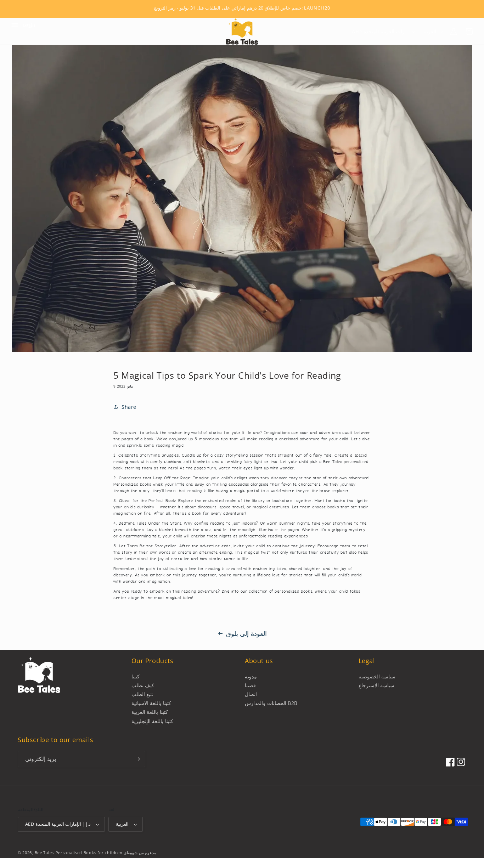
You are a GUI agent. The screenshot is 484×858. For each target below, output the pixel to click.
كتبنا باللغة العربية (149, 712)
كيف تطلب (142, 685)
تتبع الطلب (142, 694)
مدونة (251, 676)
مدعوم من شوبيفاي (140, 852)
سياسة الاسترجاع (377, 685)
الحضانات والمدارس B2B (271, 703)
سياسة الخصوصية (377, 676)
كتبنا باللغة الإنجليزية (152, 721)
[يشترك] (137, 759)
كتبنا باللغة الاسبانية (151, 703)
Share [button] (129, 406)
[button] (15, 26)
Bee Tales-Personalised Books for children (79, 852)
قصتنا (250, 685)
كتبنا (135, 676)
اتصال (251, 694)
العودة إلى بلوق (246, 633)
